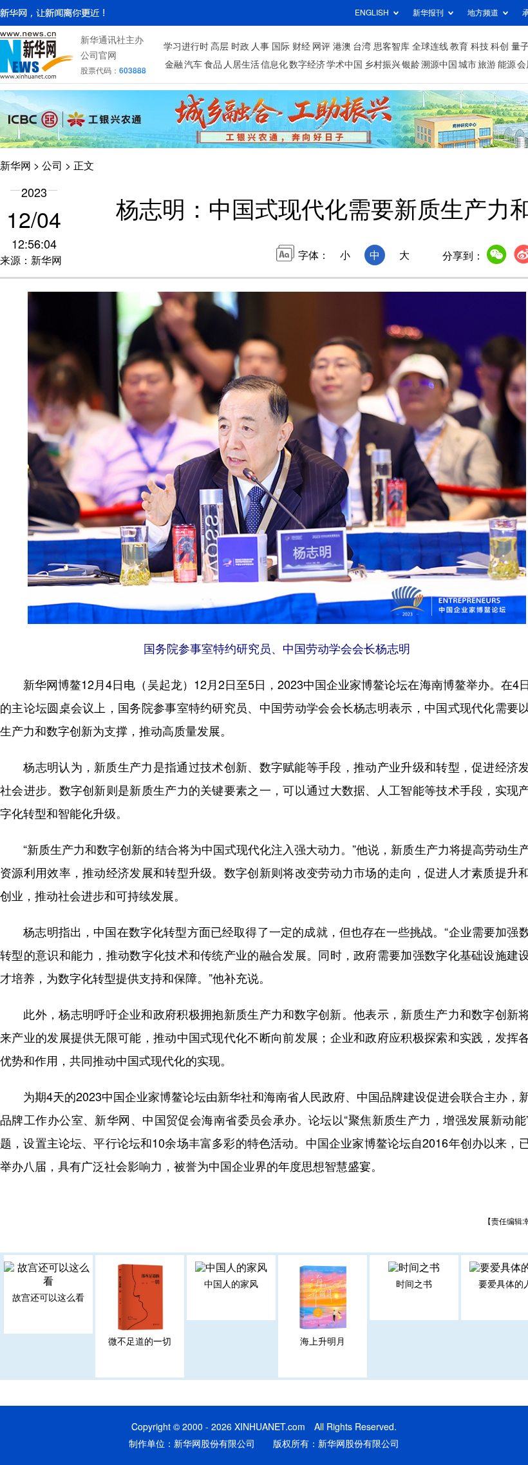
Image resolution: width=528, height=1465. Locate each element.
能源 (507, 64)
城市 (467, 64)
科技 (480, 46)
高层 (220, 46)
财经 (301, 46)
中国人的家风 (231, 1284)
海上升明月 (322, 1341)
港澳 (342, 46)
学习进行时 (186, 46)
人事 (260, 46)
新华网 (15, 165)
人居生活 (241, 64)
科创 (500, 46)
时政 (240, 46)
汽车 (193, 64)
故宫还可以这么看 (48, 1297)
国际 (281, 46)
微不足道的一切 (139, 1341)
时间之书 (414, 1284)
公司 (52, 165)
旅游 (487, 64)
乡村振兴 (382, 64)
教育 (459, 46)
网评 (321, 46)
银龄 (411, 64)
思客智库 (391, 46)
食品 (213, 64)
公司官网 (98, 55)
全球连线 (430, 46)
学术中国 (344, 64)
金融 (174, 64)
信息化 (274, 64)
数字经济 (307, 64)
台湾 (362, 46)
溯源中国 (439, 64)
